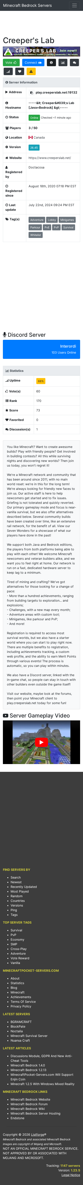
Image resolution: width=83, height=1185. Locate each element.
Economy (17, 939)
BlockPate (18, 1026)
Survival (16, 930)
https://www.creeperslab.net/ (50, 158)
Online (34, 117)
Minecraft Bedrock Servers (27, 5)
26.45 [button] (34, 147)
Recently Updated (24, 887)
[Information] (51, 62)
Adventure (18, 953)
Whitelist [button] (35, 235)
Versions (17, 905)
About (15, 978)
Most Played (20, 891)
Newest (16, 882)
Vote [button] (9, 62)
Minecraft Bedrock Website (30, 1099)
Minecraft (18, 992)
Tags (14, 915)
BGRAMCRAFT (21, 1022)
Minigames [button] (67, 219)
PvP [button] (56, 227)
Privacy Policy (21, 1006)
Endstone (17, 1118)
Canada (39, 137)
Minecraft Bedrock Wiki (28, 1109)
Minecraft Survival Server (29, 1036)
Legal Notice (71, 1175)
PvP (13, 935)
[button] (32, 93)
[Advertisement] (41, 24)
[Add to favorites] (19, 71)
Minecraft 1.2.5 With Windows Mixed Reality (43, 1084)
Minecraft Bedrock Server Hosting (35, 1113)
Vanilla (15, 963)
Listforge (37, 1134)
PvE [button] (47, 227)
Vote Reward (20, 958)
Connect (31, 62)
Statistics (17, 983)
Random (17, 896)
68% (41, 381)
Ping (14, 910)
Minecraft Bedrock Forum (29, 1104)
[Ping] (8, 71)
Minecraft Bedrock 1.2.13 (28, 1070)
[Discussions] (74, 62)
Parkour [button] (35, 227)
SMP (14, 944)
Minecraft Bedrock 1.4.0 (28, 1065)
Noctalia (17, 1031)
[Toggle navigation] (74, 5)
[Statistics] (63, 62)
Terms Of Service (23, 1002)
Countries (18, 901)
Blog (14, 988)
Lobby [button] (52, 219)
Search (16, 877)
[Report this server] (31, 71)
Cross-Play (19, 949)
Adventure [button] (36, 219)
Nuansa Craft (20, 1040)
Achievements (21, 997)
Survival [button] (68, 227)
